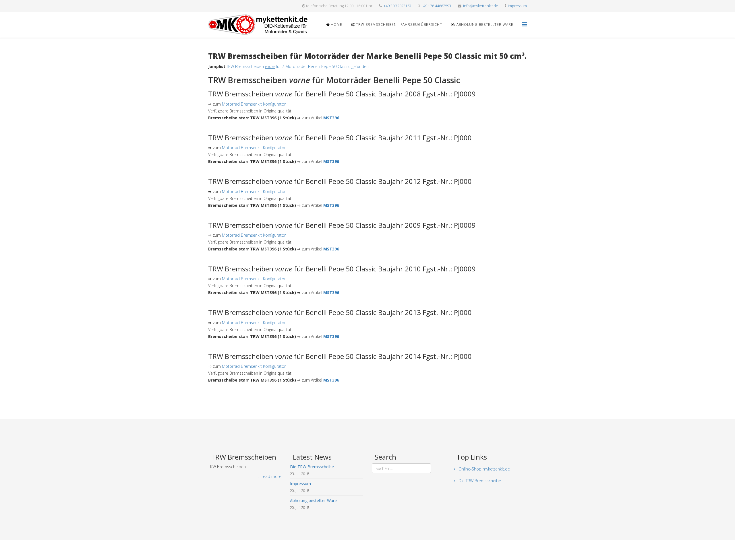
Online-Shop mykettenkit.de (483, 469)
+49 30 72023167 (397, 5)
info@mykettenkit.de (480, 5)
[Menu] (524, 24)
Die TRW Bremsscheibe (479, 480)
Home (336, 24)
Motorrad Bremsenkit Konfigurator (254, 104)
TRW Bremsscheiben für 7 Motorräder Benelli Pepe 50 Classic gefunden (297, 66)
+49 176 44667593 (436, 5)
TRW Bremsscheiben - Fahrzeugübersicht (398, 24)
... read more (269, 476)
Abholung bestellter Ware (484, 24)
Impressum (517, 5)
